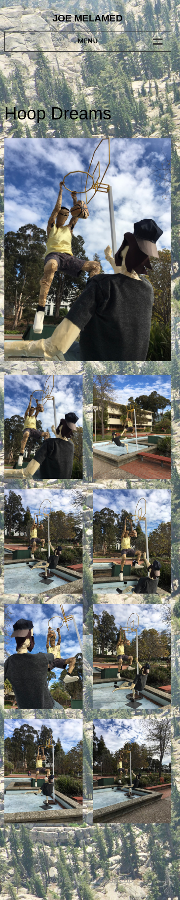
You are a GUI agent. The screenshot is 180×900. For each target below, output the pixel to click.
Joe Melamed (87, 18)
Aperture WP (115, 880)
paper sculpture (48, 836)
